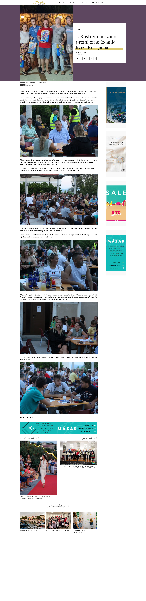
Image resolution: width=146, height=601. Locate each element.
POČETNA (23, 83)
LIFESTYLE (33, 83)
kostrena (30, 85)
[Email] (88, 58)
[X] (81, 58)
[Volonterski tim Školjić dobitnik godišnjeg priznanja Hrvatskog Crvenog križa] (58, 520)
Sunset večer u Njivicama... (29, 530)
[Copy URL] (95, 58)
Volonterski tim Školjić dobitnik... (58, 530)
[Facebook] (77, 58)
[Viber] (91, 58)
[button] (112, 2)
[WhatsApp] (84, 58)
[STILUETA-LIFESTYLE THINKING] (39, 3)
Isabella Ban (82, 52)
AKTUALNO (79, 33)
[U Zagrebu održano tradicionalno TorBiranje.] (85, 520)
